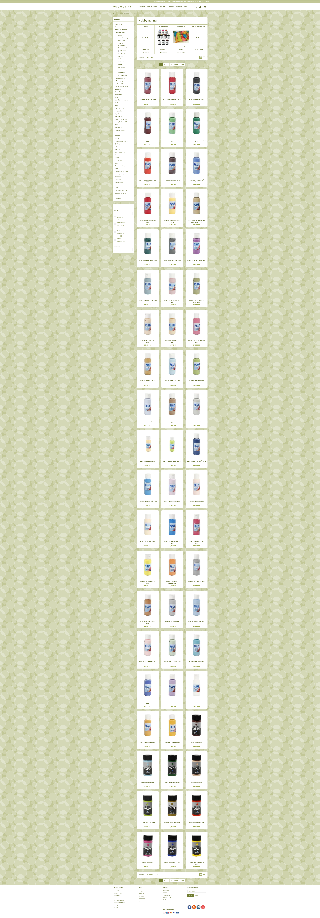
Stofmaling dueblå (147, 782)
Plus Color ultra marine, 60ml (147, 703)
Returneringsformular (119, 902)
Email (164, 899)
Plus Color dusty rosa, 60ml (172, 301)
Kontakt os (171, 6)
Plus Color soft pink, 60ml (148, 662)
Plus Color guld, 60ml (147, 381)
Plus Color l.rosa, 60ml (196, 501)
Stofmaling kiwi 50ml (148, 822)
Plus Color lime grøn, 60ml (172, 461)
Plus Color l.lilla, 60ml (172, 501)
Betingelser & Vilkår (181, 6)
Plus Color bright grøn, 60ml (172, 141)
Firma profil (162, 6)
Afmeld (196, 895)
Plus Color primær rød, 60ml (196, 542)
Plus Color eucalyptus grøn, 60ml (196, 301)
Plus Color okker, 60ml (147, 742)
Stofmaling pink (147, 862)
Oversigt (116, 905)
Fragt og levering (152, 6)
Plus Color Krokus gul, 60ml (172, 221)
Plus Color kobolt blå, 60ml (196, 181)
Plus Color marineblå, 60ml (196, 461)
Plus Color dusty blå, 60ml (148, 300)
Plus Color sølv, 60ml (172, 622)
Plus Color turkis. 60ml (196, 662)
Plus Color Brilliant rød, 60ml (147, 181)
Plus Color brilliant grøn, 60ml (197, 141)
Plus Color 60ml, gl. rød (148, 100)
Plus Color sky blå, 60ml (196, 622)
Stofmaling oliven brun (172, 822)
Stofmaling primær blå (172, 862)
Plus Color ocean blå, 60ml (148, 501)
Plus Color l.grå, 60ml (196, 421)
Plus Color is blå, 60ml (172, 381)
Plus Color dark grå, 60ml (172, 260)
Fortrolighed (141, 6)
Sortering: (141, 57)
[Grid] (200, 57)
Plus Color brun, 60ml (172, 180)
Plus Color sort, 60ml (196, 100)
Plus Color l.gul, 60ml (147, 461)
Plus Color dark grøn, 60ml (148, 260)
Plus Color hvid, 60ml (196, 702)
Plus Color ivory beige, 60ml (172, 341)
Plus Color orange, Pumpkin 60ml (172, 582)
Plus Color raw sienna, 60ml (148, 622)
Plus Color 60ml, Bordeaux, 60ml (148, 141)
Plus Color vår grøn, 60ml (172, 662)
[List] (204, 57)
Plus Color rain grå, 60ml (196, 581)
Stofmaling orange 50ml (196, 822)
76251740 (169, 895)
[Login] (200, 6)
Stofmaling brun (196, 742)
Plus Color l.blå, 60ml (147, 421)
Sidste (182, 64)
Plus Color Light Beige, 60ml (148, 341)
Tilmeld (190, 895)
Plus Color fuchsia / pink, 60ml (196, 341)
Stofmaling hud (196, 782)
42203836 (169, 897)
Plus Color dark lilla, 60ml (196, 260)
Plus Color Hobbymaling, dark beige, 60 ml (196, 221)
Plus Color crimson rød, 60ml (148, 221)
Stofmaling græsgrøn (172, 782)
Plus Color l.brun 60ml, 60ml (172, 422)
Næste (176, 64)
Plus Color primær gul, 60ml (148, 582)
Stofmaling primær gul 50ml (196, 863)
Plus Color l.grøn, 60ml (196, 381)
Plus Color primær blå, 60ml (172, 542)
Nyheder (116, 907)
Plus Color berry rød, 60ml (172, 100)
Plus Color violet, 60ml (172, 702)
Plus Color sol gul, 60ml (172, 742)
